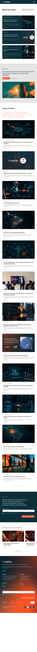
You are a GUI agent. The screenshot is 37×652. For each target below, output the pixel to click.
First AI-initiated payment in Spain (11, 203)
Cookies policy (19, 600)
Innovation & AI (28, 114)
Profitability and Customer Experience (9, 574)
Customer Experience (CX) (8, 114)
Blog (3, 583)
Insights (4, 116)
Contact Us (22, 583)
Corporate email (5, 508)
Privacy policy (11, 600)
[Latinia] (6, 2)
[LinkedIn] (3, 569)
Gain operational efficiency (7, 577)
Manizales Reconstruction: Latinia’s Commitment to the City (11, 36)
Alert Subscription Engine (24, 577)
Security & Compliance (18, 116)
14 (19, 486)
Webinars (4, 584)
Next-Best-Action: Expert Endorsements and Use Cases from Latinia (26, 542)
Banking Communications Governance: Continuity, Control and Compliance (10, 21)
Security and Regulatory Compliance (9, 576)
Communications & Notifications (8, 17)
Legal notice (4, 600)
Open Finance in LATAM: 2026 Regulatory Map (14, 232)
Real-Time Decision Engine (24, 574)
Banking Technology (9, 112)
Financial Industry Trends (19, 114)
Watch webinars (15, 78)
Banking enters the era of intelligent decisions (14, 476)
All (3, 112)
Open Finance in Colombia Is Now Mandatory (14, 446)
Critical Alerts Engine (23, 576)
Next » (21, 486)
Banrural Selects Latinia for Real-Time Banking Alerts (16, 355)
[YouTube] (5, 569)
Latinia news (5, 32)
